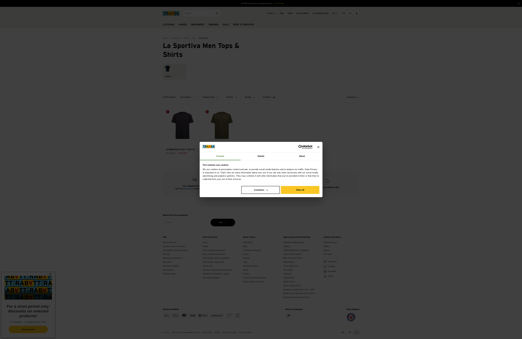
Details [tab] (261, 156)
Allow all (300, 190)
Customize (259, 190)
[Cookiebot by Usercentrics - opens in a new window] (300, 147)
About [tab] (302, 156)
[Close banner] (318, 147)
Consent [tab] (220, 156)
